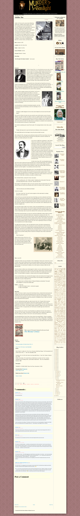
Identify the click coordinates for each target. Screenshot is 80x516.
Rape (59, 326)
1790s (59, 268)
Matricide (56, 311)
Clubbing (64, 284)
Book (57, 280)
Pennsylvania (61, 321)
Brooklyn (55, 281)
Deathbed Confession (62, 288)
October (57, 373)
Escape (60, 292)
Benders (55, 277)
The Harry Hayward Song (60, 241)
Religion (61, 326)
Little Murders (56, 307)
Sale (61, 328)
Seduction (56, 330)
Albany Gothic (58, 384)
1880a (64, 270)
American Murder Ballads (60, 212)
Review (58, 327)
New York (32, 384)
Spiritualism (56, 333)
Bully (57, 281)
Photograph (61, 322)
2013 (56, 366)
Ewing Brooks (60, 236)
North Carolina (62, 319)
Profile (55, 262)
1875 (63, 270)
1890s (61, 271)
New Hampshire (59, 316)
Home (34, 504)
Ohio (58, 320)
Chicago (59, 282)
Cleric (62, 284)
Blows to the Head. (63, 279)
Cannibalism (56, 282)
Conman (60, 286)
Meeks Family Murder (60, 234)
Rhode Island (62, 327)
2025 (56, 350)
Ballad (21, 384)
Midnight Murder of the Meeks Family (60, 235)
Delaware (64, 289)
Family (62, 294)
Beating (64, 276)
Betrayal (58, 277)
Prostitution (60, 325)
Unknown (17, 392)
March (57, 391)
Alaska (55, 274)
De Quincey (58, 288)
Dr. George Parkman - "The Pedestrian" (62, 199)
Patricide (62, 320)
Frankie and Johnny (60, 249)
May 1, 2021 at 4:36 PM (18, 463)
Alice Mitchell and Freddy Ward (60, 252)
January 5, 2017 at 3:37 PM (19, 428)
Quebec (57, 326)
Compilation (63, 285)
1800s (61, 268)
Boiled (55, 280)
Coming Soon (59, 285)
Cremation (62, 287)
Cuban (64, 287)
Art (55, 275)
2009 (56, 395)
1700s (57, 268)
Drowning (64, 291)
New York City (37, 384)
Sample (63, 328)
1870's (57, 270)
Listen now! (60, 122)
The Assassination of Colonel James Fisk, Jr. (24, 344)
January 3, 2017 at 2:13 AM (19, 400)
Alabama (64, 273)
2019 (56, 358)
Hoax (62, 300)
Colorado (55, 285)
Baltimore (60, 276)
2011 (56, 368)
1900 (57, 272)
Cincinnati (59, 284)
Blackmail (24, 384)
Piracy (59, 323)
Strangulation (63, 334)
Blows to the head (57, 279)
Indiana (55, 302)
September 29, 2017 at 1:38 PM (19, 442)
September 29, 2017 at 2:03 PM (19, 452)
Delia (60, 244)
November (57, 372)
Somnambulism (56, 332)
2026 (56, 349)
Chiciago (61, 282)
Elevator (58, 292)
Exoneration (63, 292)
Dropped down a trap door (58, 291)
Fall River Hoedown (60, 253)
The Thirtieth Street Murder (60, 214)
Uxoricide (61, 339)
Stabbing (56, 334)
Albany (57, 274)
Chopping (64, 283)
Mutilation (59, 315)
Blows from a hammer (62, 278)
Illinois (59, 301)
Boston (59, 280)
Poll (61, 324)
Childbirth (64, 282)
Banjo (62, 276)
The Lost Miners (60, 220)
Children (55, 283)
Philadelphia (56, 322)
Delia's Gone (60, 245)
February (57, 392)
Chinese (58, 283)
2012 (56, 367)
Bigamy (60, 277)
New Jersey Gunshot (57, 317)
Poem (62, 323)
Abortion (62, 272)
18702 (58, 270)
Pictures (56, 323)
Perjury (64, 321)
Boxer (61, 280)
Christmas (56, 284)
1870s (18, 384)
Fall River (62, 293)
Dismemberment (56, 290)
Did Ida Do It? (62, 181)
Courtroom (59, 287)
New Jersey (63, 316)
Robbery (56, 328)
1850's (60, 269)
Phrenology (64, 322)
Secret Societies (63, 329)
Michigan (62, 311)
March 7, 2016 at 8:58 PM (18, 393)
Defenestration (61, 289)
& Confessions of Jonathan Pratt (60, 141)
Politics (59, 324)
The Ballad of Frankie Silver (60, 243)
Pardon (60, 320)
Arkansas (62, 274)
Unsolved (63, 338)
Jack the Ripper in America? (62, 177)
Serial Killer (60, 330)
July (57, 377)
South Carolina (63, 332)
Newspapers (58, 319)
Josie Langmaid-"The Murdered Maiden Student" (62, 188)
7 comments (46, 19)
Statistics (59, 334)
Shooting (64, 330)
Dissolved (60, 290)
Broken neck (63, 280)
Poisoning (56, 324)
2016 (56, 362)
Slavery (59, 331)
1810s (63, 268)
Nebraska (62, 315)
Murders (55, 315)
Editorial (55, 292)
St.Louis (64, 333)
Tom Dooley (60, 251)
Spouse (59, 333)
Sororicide (60, 332)
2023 (56, 353)
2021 (56, 355)
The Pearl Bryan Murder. (59, 55)
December (57, 371)
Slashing (56, 331)
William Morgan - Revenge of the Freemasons (62, 204)
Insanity (62, 302)
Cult (55, 288)
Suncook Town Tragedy (60, 250)
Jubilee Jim (19, 17)
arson (64, 274)
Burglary (60, 281)
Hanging (59, 300)
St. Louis (61, 333)
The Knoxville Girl (59, 242)
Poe (60, 323)
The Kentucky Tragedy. (62, 154)
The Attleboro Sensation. (62, 160)
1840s (58, 269)
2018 (56, 359)
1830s (55, 269)
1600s (55, 268)
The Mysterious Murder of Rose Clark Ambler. (62, 171)
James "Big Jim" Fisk (20, 370)
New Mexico (62, 317)
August (57, 376)
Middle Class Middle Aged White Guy (21, 462)
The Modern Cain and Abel (60, 215)
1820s (64, 268)
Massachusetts (62, 310)
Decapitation (56, 289)
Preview (55, 325)
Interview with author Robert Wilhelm (60, 106)
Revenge (55, 327)
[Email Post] (23, 383)
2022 (56, 354)
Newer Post (16, 504)
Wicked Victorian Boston (60, 91)
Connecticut (63, 286)
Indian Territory (63, 301)
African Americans (60, 273)
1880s (56, 271)
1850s (62, 269)
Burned (62, 281)
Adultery (56, 273)
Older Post (51, 504)
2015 (56, 363)
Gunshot (28, 384)
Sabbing (59, 328)
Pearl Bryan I (60, 225)
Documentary (63, 290)
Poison (64, 323)
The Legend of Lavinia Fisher (62, 193)
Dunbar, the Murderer (60, 221)
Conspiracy (56, 287)
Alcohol (60, 274)
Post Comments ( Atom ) (23, 506)
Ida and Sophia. (62, 165)
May (57, 388)
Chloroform (61, 283)
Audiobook (62, 275)
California (64, 281)
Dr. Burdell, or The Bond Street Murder (59, 222)
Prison (58, 325)
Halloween (56, 300)
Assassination (58, 275)
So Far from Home (60, 81)
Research (64, 326)
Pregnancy (63, 324)
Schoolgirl (59, 329)
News (55, 319)
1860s (64, 269)
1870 (55, 270)
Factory (60, 293)
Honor (64, 300)
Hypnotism (56, 301)
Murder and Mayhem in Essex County (60, 102)
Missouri (64, 312)
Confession (56, 286)
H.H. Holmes (63, 299)
